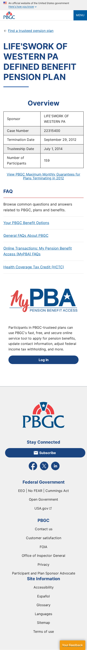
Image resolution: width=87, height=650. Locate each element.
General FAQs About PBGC (25, 235)
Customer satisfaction (43, 538)
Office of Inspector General (43, 555)
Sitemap (43, 622)
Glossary (43, 605)
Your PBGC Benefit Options (26, 223)
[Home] (38, 15)
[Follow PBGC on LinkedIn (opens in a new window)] (55, 470)
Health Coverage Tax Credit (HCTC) (33, 267)
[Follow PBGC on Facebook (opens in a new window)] (33, 470)
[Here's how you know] (43, 5)
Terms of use (43, 631)
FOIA (43, 547)
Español (43, 596)
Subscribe (47, 453)
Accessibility (44, 587)
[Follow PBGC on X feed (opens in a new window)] (44, 470)
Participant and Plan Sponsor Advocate (43, 573)
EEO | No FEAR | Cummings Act (43, 491)
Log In (44, 360)
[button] (72, 645)
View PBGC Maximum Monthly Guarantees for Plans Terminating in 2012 (43, 176)
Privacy (43, 564)
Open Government (43, 499)
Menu (80, 15)
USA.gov (41, 508)
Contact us (43, 529)
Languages (43, 614)
